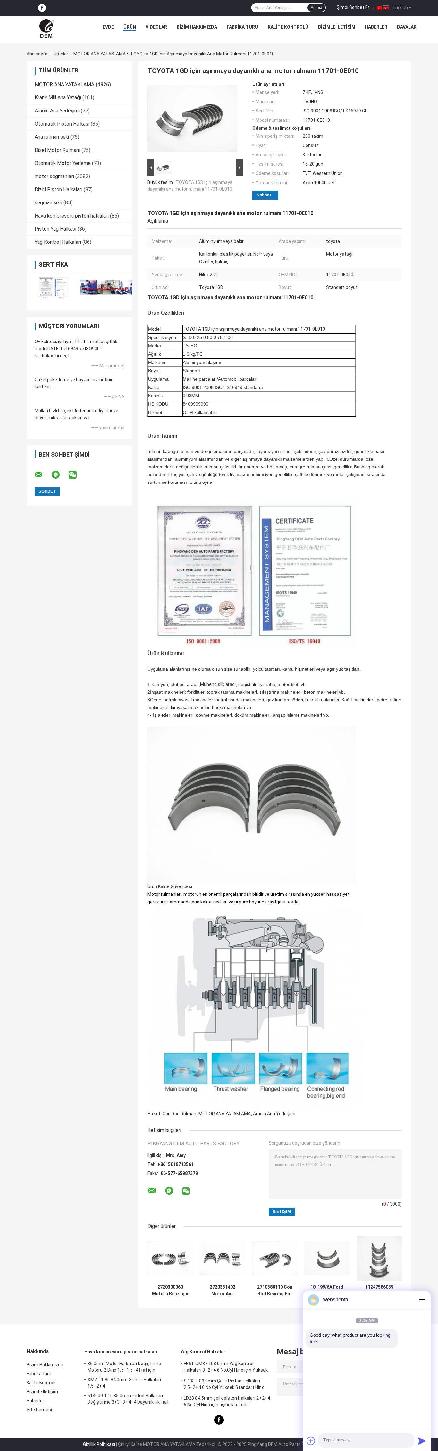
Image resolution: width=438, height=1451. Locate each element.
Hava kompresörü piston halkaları (72, 216)
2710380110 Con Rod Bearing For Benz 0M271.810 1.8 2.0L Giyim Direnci (274, 1290)
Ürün (129, 26)
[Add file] (311, 1441)
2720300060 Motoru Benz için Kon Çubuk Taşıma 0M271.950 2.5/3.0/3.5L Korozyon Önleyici (170, 1290)
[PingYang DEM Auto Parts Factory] (47, 28)
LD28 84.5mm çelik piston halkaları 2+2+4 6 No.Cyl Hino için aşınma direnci (227, 1401)
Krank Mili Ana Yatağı (58, 98)
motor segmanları (54, 176)
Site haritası (39, 1409)
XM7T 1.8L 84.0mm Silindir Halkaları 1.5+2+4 (124, 1383)
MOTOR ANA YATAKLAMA (99, 53)
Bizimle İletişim (336, 26)
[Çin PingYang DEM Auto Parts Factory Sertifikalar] (53, 287)
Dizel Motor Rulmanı (57, 150)
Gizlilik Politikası (99, 1444)
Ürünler (61, 53)
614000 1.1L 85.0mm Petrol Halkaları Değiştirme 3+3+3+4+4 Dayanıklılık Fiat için (128, 1399)
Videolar (156, 26)
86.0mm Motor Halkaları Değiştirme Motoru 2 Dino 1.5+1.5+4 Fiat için (124, 1367)
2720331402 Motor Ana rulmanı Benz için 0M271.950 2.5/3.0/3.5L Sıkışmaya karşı (222, 1290)
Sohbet (264, 195)
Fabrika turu (242, 26)
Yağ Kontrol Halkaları (58, 242)
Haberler (376, 26)
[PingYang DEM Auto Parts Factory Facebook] (42, 8)
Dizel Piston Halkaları (58, 189)
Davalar (407, 26)
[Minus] (422, 1300)
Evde (108, 26)
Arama (316, 7)
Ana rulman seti (52, 137)
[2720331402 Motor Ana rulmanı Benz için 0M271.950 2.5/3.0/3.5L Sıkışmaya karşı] (222, 1258)
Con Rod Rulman (179, 1113)
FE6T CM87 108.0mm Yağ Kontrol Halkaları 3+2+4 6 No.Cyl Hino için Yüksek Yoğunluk (226, 1367)
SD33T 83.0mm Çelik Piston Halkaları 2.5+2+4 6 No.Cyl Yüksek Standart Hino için (224, 1385)
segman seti (48, 203)
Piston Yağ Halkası (55, 229)
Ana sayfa (37, 53)
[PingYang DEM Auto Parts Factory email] (43, 475)
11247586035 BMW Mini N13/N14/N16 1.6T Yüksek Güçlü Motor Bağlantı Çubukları (379, 1290)
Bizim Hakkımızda (197, 26)
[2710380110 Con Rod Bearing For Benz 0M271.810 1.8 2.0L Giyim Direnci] (274, 1258)
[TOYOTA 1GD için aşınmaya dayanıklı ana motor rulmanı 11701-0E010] (192, 119)
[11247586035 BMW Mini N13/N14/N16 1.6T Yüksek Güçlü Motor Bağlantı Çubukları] (379, 1258)
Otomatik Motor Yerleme (63, 163)
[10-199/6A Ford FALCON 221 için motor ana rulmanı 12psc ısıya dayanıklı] (327, 1258)
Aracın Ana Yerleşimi (57, 111)
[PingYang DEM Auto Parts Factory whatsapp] (60, 475)
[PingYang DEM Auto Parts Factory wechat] (77, 475)
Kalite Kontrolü (288, 26)
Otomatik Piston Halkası (62, 124)
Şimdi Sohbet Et (353, 7)
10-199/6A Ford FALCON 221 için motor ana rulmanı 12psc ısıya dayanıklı (327, 1290)
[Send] (422, 1441)
